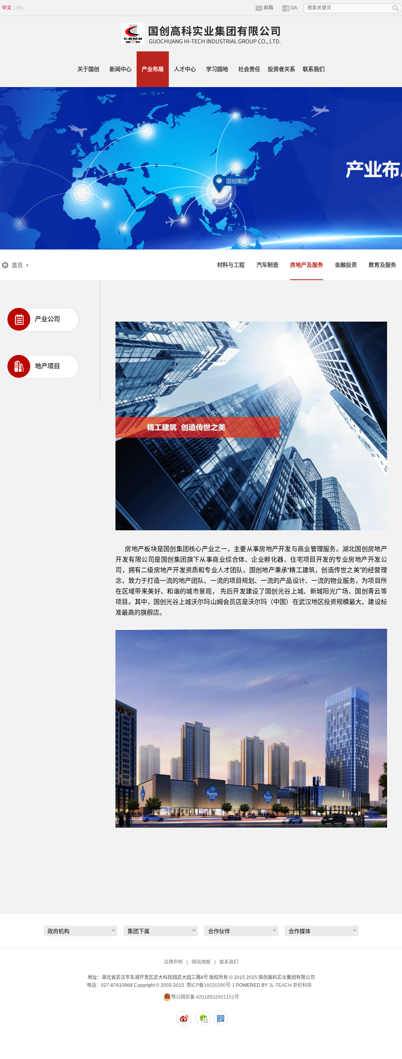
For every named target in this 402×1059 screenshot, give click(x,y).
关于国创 (88, 69)
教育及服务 (382, 265)
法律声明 (173, 962)
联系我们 (314, 69)
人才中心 (185, 69)
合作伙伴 (219, 931)
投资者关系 (281, 69)
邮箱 (268, 8)
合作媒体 (300, 931)
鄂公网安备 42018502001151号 (205, 997)
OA (294, 8)
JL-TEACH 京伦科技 (290, 985)
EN (19, 8)
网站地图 (201, 962)
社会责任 (249, 69)
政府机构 (58, 931)
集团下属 (139, 931)
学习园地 (217, 69)
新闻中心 (121, 69)
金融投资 (346, 265)
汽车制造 (267, 265)
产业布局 (153, 69)
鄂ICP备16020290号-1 (210, 985)
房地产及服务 (306, 265)
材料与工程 (231, 265)
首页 (17, 265)
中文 (6, 8)
